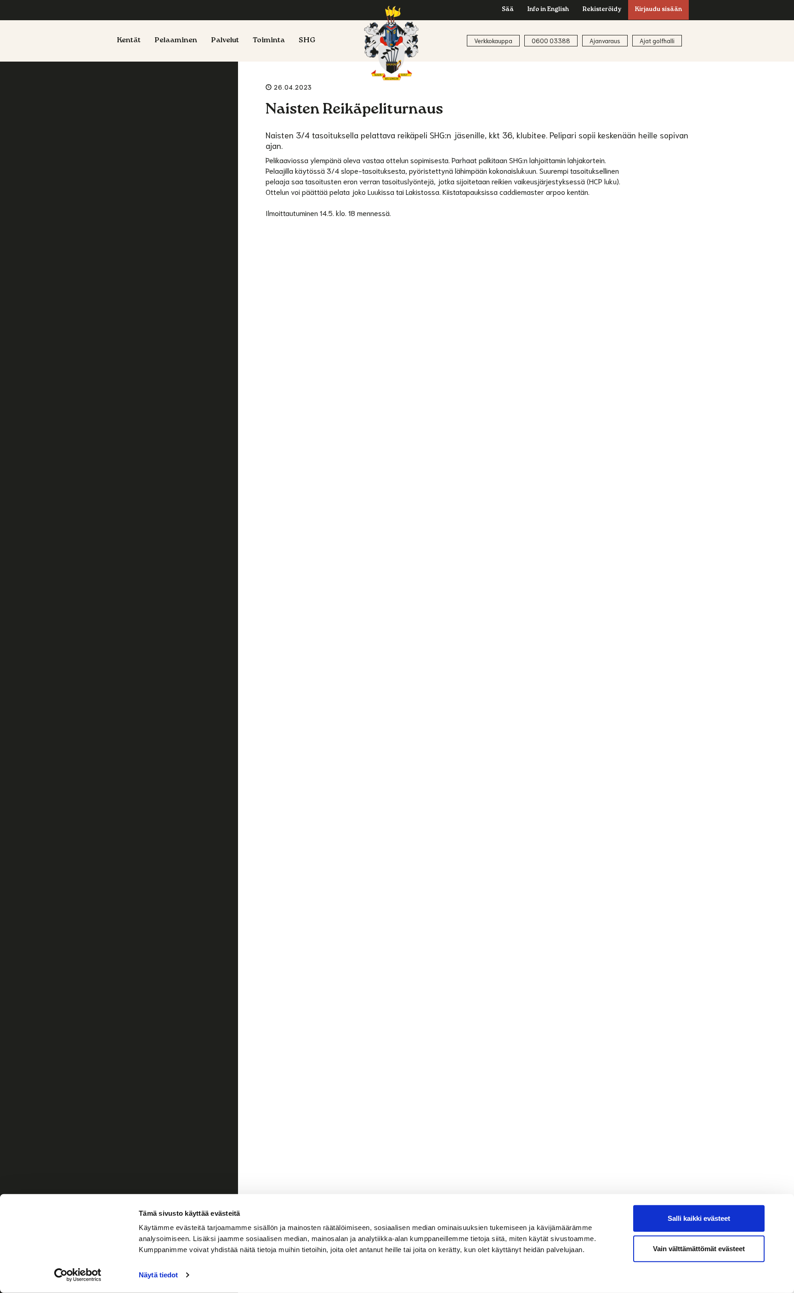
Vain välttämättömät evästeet (699, 1248)
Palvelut (225, 40)
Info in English (548, 10)
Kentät (129, 40)
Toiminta (269, 40)
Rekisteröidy (602, 10)
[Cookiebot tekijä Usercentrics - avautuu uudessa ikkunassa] (78, 1275)
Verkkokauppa (493, 41)
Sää (508, 10)
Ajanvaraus (605, 41)
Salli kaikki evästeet (699, 1218)
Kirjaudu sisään (658, 10)
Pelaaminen (175, 40)
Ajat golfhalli (657, 41)
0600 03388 (551, 41)
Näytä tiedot (158, 1275)
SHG (307, 40)
